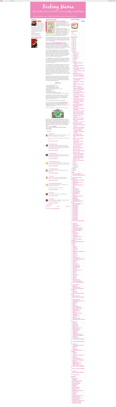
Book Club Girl (75, 384)
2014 (73, 45)
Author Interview (76, 191)
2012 (73, 48)
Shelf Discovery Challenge (77, 335)
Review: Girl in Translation (78, 138)
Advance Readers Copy (77, 182)
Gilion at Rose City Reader (54, 183)
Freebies (74, 261)
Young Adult (75, 374)
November (75, 54)
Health (74, 268)
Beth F (51, 133)
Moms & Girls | (64, 16)
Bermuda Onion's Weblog (77, 380)
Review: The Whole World (78, 147)
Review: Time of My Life (77, 86)
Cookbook (50, 127)
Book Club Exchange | (57, 16)
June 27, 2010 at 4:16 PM (53, 180)
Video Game (75, 357)
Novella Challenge (76, 310)
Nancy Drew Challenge (77, 308)
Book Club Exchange (76, 203)
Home (75, 16)
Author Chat (75, 189)
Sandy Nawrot (52, 153)
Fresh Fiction (74, 391)
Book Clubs (75, 204)
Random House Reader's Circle (78, 400)
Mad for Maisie (75, 284)
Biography (74, 197)
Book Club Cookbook (76, 383)
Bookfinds (74, 385)
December (75, 52)
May (74, 161)
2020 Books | (40, 16)
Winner (74, 371)
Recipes (54, 127)
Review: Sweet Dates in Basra (78, 150)
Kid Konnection (75, 279)
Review (57, 127)
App (73, 186)
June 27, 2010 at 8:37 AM (53, 150)
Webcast (74, 361)
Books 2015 (75, 214)
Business (74, 223)
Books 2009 (75, 207)
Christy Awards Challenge (77, 228)
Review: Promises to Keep (78, 112)
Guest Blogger (75, 266)
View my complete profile (36, 35)
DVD (73, 245)
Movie (74, 303)
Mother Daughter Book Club (77, 395)
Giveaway (74, 263)
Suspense (74, 346)
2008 (73, 170)
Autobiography (75, 192)
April (74, 163)
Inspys (74, 276)
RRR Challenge (75, 329)
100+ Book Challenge (77, 173)
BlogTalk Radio (75, 199)
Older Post (68, 206)
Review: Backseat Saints (77, 134)
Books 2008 (75, 205)
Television (74, 348)
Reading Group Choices (76, 401)
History (74, 271)
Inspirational (75, 274)
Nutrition (74, 311)
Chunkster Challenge (76, 229)
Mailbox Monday (76, 287)
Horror (74, 272)
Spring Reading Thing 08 (77, 345)
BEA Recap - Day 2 (76, 152)
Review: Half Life (76, 139)
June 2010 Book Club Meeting (78, 127)
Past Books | (35, 16)
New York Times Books (76, 398)
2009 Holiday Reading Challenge (79, 175)
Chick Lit (74, 224)
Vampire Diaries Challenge (78, 355)
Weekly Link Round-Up (77, 364)
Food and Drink (75, 257)
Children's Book (76, 225)
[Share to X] (48, 128)
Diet (73, 244)
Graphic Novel (75, 265)
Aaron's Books (75, 378)
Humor (74, 273)
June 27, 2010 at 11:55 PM (53, 195)
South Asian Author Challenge (78, 341)
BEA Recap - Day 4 (76, 146)
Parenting (74, 314)
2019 (73, 38)
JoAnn (51, 198)
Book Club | (50, 16)
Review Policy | (71, 16)
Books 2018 (75, 218)
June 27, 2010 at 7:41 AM (53, 141)
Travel (74, 353)
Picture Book (75, 315)
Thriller (74, 352)
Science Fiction (75, 330)
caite (50, 176)
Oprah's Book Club (75, 399)
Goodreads (74, 393)
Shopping (74, 336)
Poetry (74, 316)
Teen (73, 347)
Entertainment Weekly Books (77, 390)
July (74, 59)
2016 (73, 42)
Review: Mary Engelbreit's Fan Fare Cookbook (55, 20)
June (74, 61)
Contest (74, 234)
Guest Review (75, 267)
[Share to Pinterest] (50, 128)
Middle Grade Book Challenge (78, 297)
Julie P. (39, 21)
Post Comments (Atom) (55, 208)
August (74, 58)
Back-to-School (75, 193)
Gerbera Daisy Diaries (54, 161)
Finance (74, 256)
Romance (74, 326)
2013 (73, 47)
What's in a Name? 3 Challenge (78, 366)
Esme (51, 192)
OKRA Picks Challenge (77, 313)
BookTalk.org (74, 389)
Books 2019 (75, 219)
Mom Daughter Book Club (77, 300)
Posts (73, 32)
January (74, 167)
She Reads (75, 332)
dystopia (74, 246)
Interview (74, 277)
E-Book (74, 247)
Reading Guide (75, 318)
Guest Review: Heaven (77, 73)
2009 (73, 168)
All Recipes (74, 379)
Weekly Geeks (75, 363)
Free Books (75, 260)
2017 (73, 41)
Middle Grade (75, 295)
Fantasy (74, 252)
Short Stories (75, 337)
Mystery (74, 305)
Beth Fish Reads (60, 119)
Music (74, 304)
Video (74, 356)
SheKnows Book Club (77, 334)
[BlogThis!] (47, 128)
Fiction (74, 255)
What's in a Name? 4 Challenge (78, 368)
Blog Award (75, 198)
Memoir (74, 292)
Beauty (74, 194)
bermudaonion (52, 144)
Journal (74, 278)
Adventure (74, 183)
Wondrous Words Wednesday (78, 372)
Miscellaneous (75, 299)
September (75, 57)
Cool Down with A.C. (76, 236)
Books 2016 (75, 215)
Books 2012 (75, 210)
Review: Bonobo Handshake (78, 104)
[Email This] (46, 128)
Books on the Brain (76, 388)
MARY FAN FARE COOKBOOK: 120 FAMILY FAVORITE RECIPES (56, 43)
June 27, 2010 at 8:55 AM (53, 158)
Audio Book (75, 188)
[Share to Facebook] (49, 128)
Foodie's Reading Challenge (78, 258)
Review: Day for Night (77, 123)
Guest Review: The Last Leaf (78, 117)
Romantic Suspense (76, 327)
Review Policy (75, 325)
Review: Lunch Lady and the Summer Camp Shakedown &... (78, 76)
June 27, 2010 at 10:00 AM (53, 165)
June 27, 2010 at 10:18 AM (53, 173)
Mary (65, 102)
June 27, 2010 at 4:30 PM (53, 189)
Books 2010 (75, 208)
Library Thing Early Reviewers (78, 282)
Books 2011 (75, 209)
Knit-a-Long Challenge (77, 281)
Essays (74, 250)
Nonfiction (74, 309)
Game (74, 262)
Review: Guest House (77, 90)
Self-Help (74, 331)
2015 (73, 44)
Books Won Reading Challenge (78, 220)
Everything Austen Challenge (78, 251)
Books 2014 (75, 213)
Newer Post (48, 206)
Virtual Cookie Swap (76, 358)
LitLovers (74, 394)
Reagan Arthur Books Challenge (79, 319)
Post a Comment (49, 204)
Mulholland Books (75, 396)
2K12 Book (75, 181)
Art (73, 187)
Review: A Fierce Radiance (78, 94)
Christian (74, 226)
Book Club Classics (76, 382)
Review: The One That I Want (78, 160)
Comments (74, 34)
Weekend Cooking (62, 127)
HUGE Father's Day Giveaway (78, 113)
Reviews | (45, 16)
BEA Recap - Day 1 (76, 158)
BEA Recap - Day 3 (76, 149)
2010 (73, 51)
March (74, 164)
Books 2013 (75, 212)
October (74, 55)
